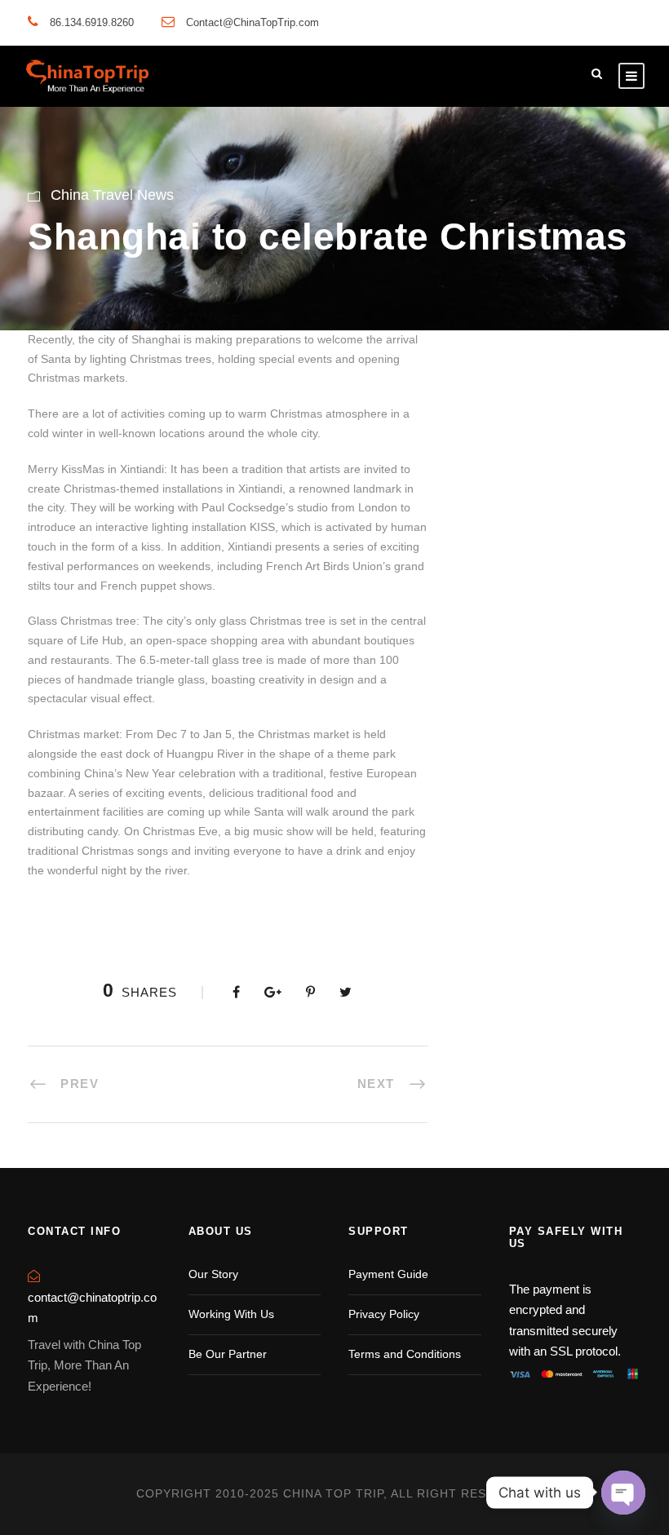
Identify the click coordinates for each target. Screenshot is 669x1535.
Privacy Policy (383, 1313)
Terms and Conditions (404, 1353)
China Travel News (112, 195)
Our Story (213, 1274)
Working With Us (231, 1313)
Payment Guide (388, 1274)
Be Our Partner (227, 1353)
